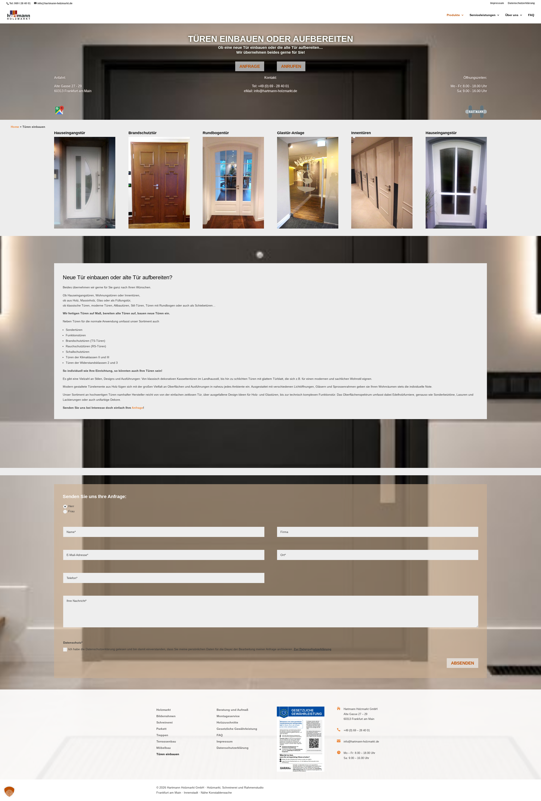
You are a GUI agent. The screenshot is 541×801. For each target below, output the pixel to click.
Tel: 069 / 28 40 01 (20, 3)
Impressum (497, 3)
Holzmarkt (163, 709)
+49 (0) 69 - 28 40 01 (273, 86)
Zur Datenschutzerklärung (312, 649)
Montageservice (228, 716)
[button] (9, 791)
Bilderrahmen (166, 716)
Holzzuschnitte (227, 722)
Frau (71, 511)
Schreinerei (164, 722)
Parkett (161, 728)
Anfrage (249, 66)
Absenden (462, 663)
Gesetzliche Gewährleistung (237, 728)
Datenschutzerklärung (521, 3)
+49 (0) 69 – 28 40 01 (357, 730)
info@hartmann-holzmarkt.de (275, 91)
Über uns (511, 15)
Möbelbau (163, 747)
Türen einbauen (167, 754)
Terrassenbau (166, 741)
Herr (71, 506)
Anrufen (291, 66)
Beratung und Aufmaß (232, 709)
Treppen (162, 735)
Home (15, 126)
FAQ (531, 15)
